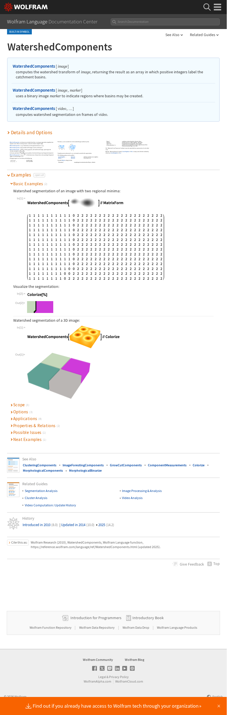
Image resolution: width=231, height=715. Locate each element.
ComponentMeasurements (167, 465)
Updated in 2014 (77, 524)
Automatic (73, 157)
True (120, 153)
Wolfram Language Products (177, 627)
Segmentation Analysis (41, 491)
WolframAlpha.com (97, 681)
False (132, 151)
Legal (102, 677)
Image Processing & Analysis (142, 491)
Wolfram (20, 696)
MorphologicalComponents (43, 470)
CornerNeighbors (61, 157)
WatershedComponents (34, 66)
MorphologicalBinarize (85, 470)
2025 (106, 524)
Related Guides (202, 34)
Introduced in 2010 (40, 524)
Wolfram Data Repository (97, 627)
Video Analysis (132, 498)
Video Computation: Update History (50, 505)
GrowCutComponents (126, 465)
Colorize (199, 465)
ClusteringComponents (39, 465)
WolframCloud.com (129, 681)
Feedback (192, 564)
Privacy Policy (119, 677)
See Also (172, 34)
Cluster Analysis (36, 498)
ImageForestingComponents (83, 465)
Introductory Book (148, 617)
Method (59, 158)
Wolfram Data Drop (136, 627)
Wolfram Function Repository (51, 627)
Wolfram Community (98, 659)
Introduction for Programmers (96, 617)
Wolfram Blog (134, 659)
